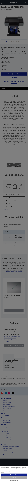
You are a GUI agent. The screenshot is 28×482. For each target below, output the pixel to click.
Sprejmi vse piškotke (14, 474)
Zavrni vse (14, 477)
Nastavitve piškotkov (14, 480)
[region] (14, 474)
